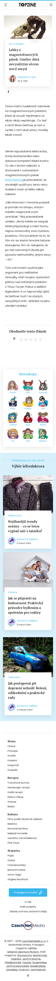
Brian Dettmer (14, 180)
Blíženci (43, 440)
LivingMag (11, 969)
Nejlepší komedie (17, 833)
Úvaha (11, 860)
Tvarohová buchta (18, 782)
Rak (28, 440)
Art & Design (16, 44)
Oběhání (16, 959)
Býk (28, 392)
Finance (12, 592)
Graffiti (11, 755)
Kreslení (12, 760)
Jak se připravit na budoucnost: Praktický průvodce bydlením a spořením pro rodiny (25, 605)
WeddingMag (37, 966)
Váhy (28, 424)
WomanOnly (24, 955)
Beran (43, 424)
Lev (13, 440)
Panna (13, 392)
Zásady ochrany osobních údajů (28, 911)
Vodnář (13, 424)
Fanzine (26, 962)
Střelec (28, 408)
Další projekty (28, 906)
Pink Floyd (13, 843)
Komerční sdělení (27, 539)
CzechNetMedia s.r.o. (34, 941)
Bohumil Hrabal (16, 870)
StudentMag (39, 962)
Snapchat (13, 765)
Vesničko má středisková (22, 838)
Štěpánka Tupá (27, 77)
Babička (12, 824)
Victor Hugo (14, 874)
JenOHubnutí (38, 969)
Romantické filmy (17, 828)
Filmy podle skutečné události (24, 819)
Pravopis (12, 751)
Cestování (14, 677)
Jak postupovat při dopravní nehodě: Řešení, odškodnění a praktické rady (27, 691)
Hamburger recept (18, 787)
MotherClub (40, 955)
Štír (43, 408)
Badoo (11, 806)
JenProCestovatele (17, 966)
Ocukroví (24, 969)
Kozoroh (43, 392)
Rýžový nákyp (15, 797)
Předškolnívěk (13, 962)
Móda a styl (15, 515)
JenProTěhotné (31, 959)
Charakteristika (16, 865)
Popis (10, 855)
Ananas (11, 801)
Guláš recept (15, 792)
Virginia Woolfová (17, 879)
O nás (28, 902)
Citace (11, 746)
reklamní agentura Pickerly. (23, 952)
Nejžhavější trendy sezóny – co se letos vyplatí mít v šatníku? (25, 526)
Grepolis (12, 770)
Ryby (12, 408)
